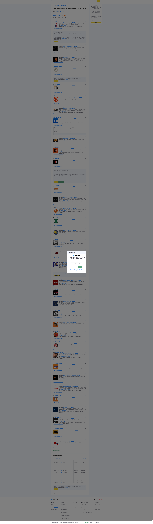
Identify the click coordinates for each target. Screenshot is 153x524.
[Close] (85, 252)
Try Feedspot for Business (73, 269)
